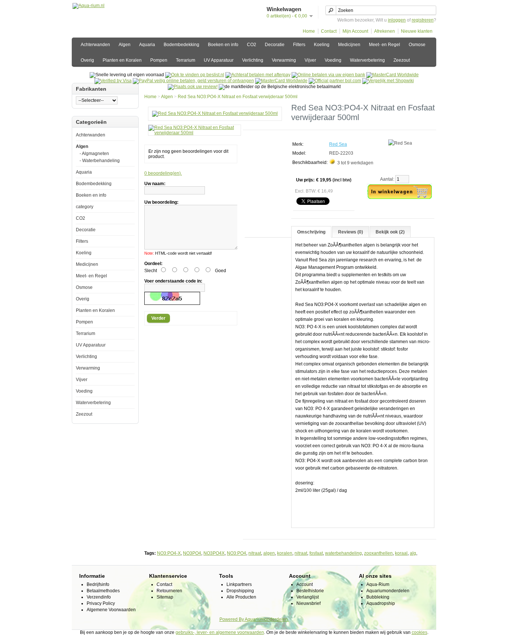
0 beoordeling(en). (163, 173)
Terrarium (185, 60)
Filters (299, 44)
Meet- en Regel (384, 44)
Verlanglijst (307, 597)
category (84, 206)
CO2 (251, 44)
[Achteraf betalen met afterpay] (257, 74)
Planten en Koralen (122, 60)
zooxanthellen (378, 553)
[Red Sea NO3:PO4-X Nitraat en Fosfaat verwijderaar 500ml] (215, 113)
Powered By (232, 619)
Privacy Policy (101, 603)
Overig (87, 60)
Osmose (417, 44)
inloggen (397, 20)
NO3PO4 (192, 553)
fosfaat (316, 553)
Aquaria (147, 44)
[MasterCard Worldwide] (392, 74)
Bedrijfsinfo (98, 584)
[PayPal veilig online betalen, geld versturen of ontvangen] (193, 80)
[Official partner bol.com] (335, 80)
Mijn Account (355, 31)
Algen (125, 44)
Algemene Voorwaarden (111, 609)
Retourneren (169, 590)
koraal (401, 553)
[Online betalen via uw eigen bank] (328, 74)
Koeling (321, 44)
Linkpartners (239, 584)
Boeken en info (223, 44)
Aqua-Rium (377, 584)
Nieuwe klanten (417, 31)
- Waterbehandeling (100, 160)
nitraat (254, 553)
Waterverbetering (367, 60)
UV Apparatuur (219, 60)
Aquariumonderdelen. (267, 619)
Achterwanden (95, 44)
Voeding (333, 60)
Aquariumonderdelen (387, 590)
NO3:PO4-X (169, 553)
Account (304, 584)
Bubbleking (377, 597)
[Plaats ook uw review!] (193, 86)
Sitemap (165, 597)
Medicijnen (349, 44)
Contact (329, 31)
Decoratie (274, 44)
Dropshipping (240, 590)
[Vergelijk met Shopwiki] (388, 80)
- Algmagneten (94, 153)
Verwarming (284, 60)
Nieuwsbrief (308, 603)
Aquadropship (380, 603)
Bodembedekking (181, 44)
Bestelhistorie (310, 590)
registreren (423, 20)
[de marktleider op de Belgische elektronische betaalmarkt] (281, 80)
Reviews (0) (350, 232)
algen (269, 553)
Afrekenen (384, 31)
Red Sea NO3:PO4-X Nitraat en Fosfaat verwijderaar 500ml (238, 96)
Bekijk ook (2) (390, 232)
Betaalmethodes (103, 590)
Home (309, 31)
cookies (419, 632)
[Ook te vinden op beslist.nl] (194, 74)
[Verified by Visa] (113, 80)
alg (413, 553)
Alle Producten (241, 597)
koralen (284, 553)
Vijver (310, 60)
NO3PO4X (214, 553)
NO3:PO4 (236, 553)
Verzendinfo (99, 597)
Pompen (158, 60)
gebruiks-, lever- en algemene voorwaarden (220, 632)
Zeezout (401, 60)
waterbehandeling (343, 553)
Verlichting (252, 60)
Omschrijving (311, 232)
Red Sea (338, 144)
